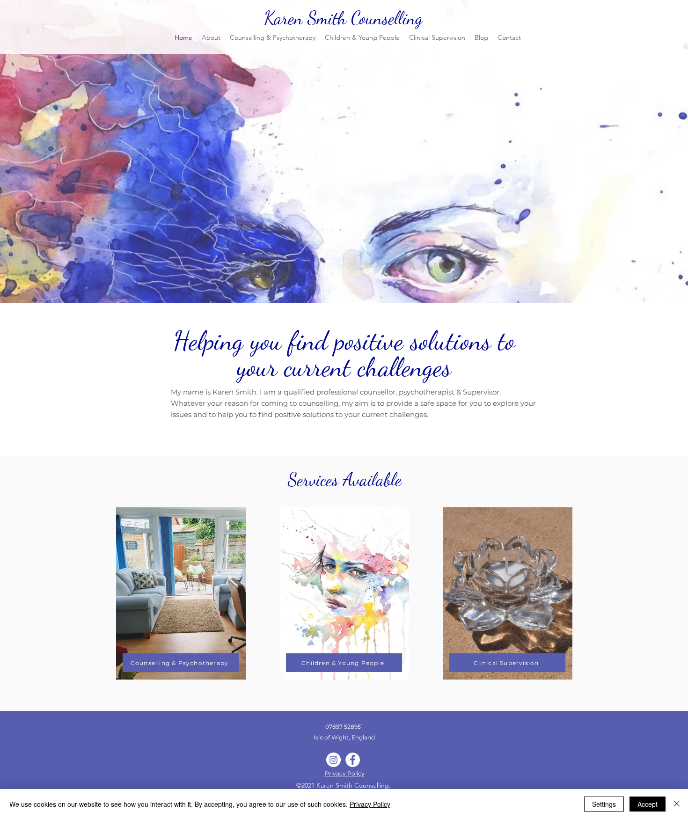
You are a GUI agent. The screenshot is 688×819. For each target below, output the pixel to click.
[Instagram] (333, 760)
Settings (604, 804)
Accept (647, 804)
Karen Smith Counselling (343, 18)
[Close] (676, 804)
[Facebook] (352, 760)
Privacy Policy (370, 804)
